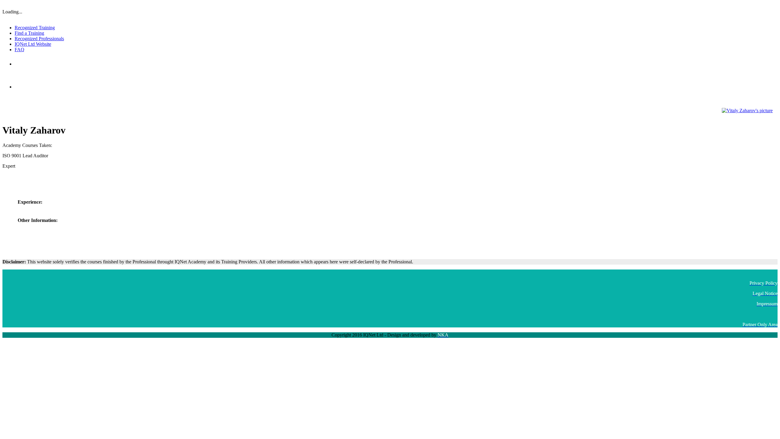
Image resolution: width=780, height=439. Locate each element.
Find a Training (29, 33)
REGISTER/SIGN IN (761, 4)
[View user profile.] (747, 110)
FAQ (19, 49)
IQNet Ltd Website (33, 44)
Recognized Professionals (39, 38)
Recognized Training (35, 27)
